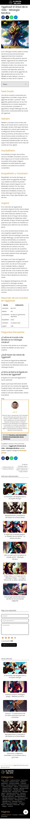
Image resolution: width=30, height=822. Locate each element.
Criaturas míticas (15, 780)
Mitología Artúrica (7, 790)
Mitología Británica (19, 790)
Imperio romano (6, 788)
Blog (2, 780)
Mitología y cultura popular (9, 803)
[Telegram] (16, 17)
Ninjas (22, 804)
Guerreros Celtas (14, 782)
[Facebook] (3, 17)
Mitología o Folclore (7, 800)
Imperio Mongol (24, 786)
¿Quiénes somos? (6, 815)
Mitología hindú (21, 795)
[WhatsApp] (11, 17)
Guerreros (5, 782)
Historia (16, 786)
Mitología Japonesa (8, 796)
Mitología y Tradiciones (13, 804)
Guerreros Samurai (23, 785)
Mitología (15, 788)
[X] (7, 17)
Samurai (10, 806)
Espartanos (24, 780)
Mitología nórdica (23, 798)
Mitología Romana (20, 800)
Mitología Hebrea (11, 795)
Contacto (15, 815)
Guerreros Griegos (14, 783)
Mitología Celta (6, 791)
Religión (4, 806)
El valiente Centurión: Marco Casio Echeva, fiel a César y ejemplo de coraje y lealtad (22, 468)
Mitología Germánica (13, 793)
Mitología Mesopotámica (9, 798)
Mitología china (16, 791)
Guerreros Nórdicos (11, 785)
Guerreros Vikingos (7, 786)
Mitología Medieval (20, 796)
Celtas (7, 780)
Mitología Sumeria (17, 801)
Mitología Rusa (6, 801)
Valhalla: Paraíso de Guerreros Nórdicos (8, 468)
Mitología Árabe (24, 788)
